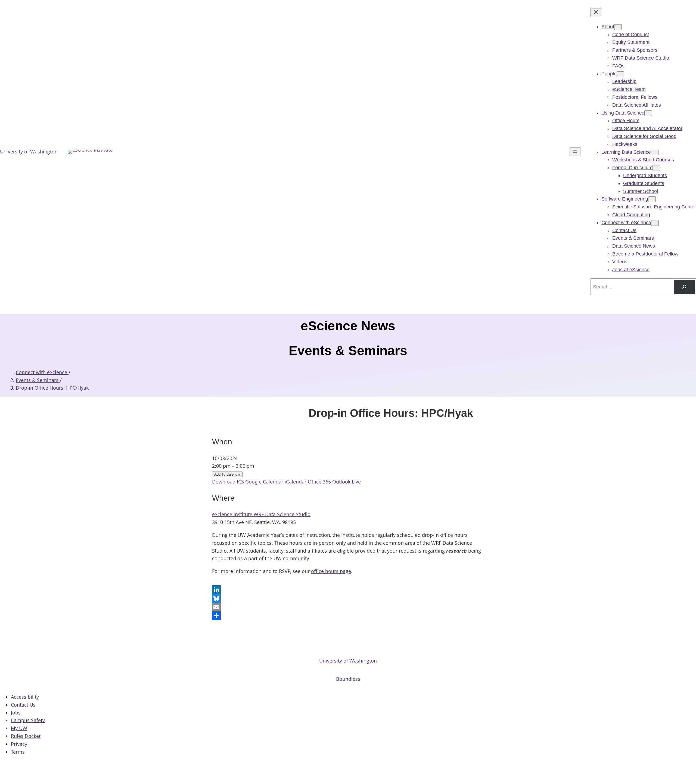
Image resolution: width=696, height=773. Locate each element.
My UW (19, 728)
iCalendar (295, 481)
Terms (18, 752)
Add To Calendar (227, 474)
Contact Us (23, 704)
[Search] (684, 287)
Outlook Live (346, 481)
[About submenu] (618, 27)
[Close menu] (596, 12)
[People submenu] (620, 74)
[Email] (348, 607)
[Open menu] (575, 151)
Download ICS (228, 481)
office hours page (331, 571)
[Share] (348, 615)
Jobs (16, 712)
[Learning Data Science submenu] (654, 152)
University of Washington (29, 151)
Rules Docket (26, 736)
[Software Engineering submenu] (652, 199)
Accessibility (25, 697)
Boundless (348, 679)
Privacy (19, 744)
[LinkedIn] (348, 589)
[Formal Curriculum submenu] (656, 168)
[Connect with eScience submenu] (655, 223)
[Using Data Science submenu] (648, 113)
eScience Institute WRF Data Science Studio (261, 514)
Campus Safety (28, 720)
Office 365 (319, 481)
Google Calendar (264, 481)
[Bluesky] (348, 598)
